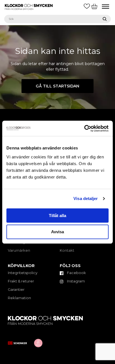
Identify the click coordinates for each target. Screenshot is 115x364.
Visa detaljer (85, 198)
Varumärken (19, 250)
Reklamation (19, 298)
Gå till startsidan (57, 86)
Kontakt (67, 250)
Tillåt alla (57, 215)
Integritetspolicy (22, 272)
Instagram (75, 281)
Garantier (16, 289)
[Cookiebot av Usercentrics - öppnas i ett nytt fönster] (84, 128)
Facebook (76, 272)
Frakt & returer (21, 281)
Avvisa (57, 231)
